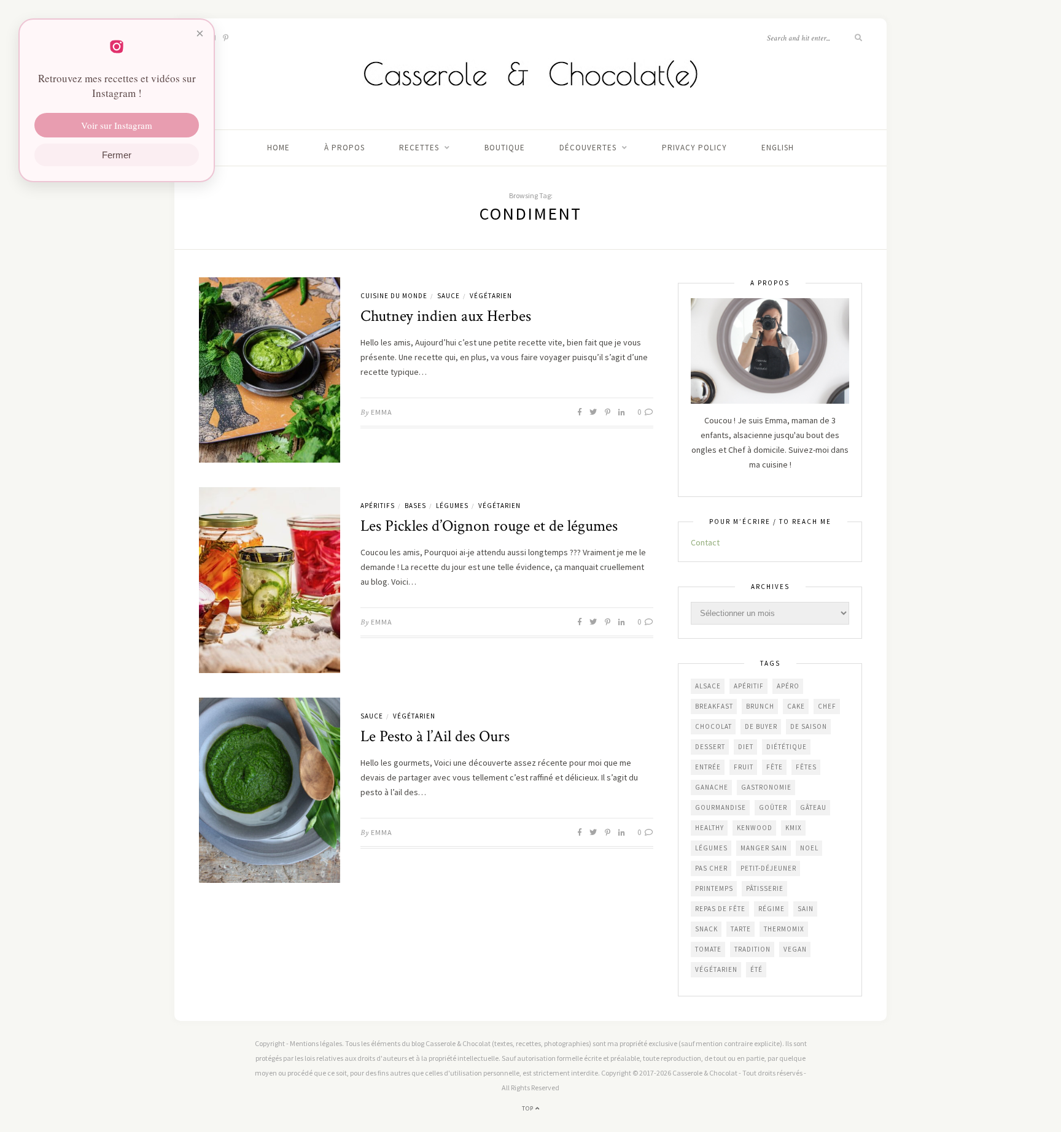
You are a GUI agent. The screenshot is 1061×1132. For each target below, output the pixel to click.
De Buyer (761, 726)
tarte (741, 929)
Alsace (708, 686)
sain (806, 908)
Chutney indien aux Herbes (445, 316)
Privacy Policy (694, 147)
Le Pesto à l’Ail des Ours (435, 736)
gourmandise (720, 807)
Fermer (116, 155)
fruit (743, 767)
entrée (708, 767)
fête (774, 767)
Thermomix (784, 929)
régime (771, 908)
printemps (714, 888)
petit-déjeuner (768, 868)
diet (745, 746)
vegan (795, 949)
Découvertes (587, 147)
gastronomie (766, 787)
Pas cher (711, 868)
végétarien (716, 969)
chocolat (713, 726)
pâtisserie (764, 888)
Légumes (452, 505)
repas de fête (720, 908)
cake (796, 706)
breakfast (714, 706)
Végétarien (491, 295)
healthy (709, 827)
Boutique (504, 147)
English (777, 147)
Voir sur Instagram (116, 125)
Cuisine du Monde (393, 295)
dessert (710, 746)
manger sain (763, 848)
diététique (786, 746)
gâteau (813, 807)
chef (827, 706)
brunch (760, 706)
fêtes (806, 767)
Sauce (448, 295)
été (756, 969)
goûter (773, 807)
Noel (809, 848)
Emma (381, 412)
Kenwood (754, 827)
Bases (415, 505)
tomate (708, 949)
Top (528, 1108)
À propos (344, 147)
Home (278, 147)
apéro (788, 686)
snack (706, 929)
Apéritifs (377, 505)
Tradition (752, 949)
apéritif (749, 686)
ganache (711, 787)
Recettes (419, 147)
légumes (711, 848)
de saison (808, 726)
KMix (793, 827)
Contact (705, 542)
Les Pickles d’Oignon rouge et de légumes (489, 525)
